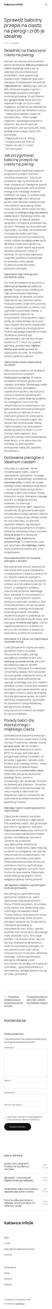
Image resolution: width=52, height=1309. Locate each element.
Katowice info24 (13, 4)
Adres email (10, 1092)
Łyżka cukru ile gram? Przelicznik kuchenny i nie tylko (17, 1166)
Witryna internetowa (13, 1104)
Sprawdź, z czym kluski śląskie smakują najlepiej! (18, 1179)
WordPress (19, 1303)
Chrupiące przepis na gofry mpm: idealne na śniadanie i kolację (36, 999)
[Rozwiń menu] (46, 4)
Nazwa (7, 1080)
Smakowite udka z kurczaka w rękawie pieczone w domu (21, 1190)
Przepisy (15, 43)
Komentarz (9, 1047)
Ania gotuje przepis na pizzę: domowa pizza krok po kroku (13, 1001)
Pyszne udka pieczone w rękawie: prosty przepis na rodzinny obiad (19, 1203)
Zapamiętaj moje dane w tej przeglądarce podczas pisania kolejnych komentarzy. (24, 1118)
